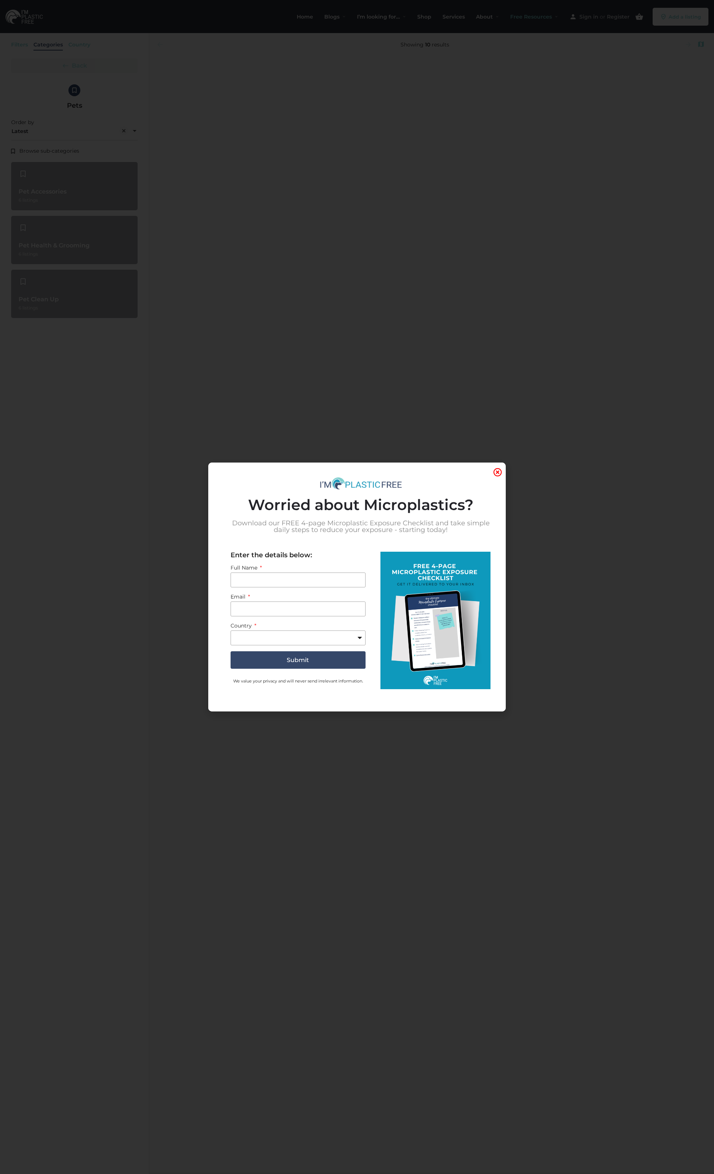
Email (239, 596)
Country (242, 625)
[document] (357, 587)
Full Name (245, 567)
